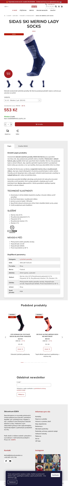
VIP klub (38, 441)
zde (15, 477)
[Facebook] (6, 461)
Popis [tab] (9, 146)
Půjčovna (38, 436)
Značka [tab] (23, 146)
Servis (37, 438)
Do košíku (40, 124)
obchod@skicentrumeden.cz (13, 455)
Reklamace (39, 426)
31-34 (47, 344)
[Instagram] (10, 461)
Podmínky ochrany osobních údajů (46, 431)
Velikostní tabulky (41, 433)
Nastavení (12, 482)
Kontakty (38, 416)
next (62, 337)
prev (5, 337)
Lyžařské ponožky (26, 259)
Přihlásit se (21, 394)
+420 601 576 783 (10, 457)
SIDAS (34, 31)
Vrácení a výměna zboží (43, 421)
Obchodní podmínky (41, 429)
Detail (19, 349)
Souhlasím (55, 475)
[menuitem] (14, 10)
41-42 (20, 344)
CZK (5, 6)
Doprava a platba (41, 419)
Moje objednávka (41, 424)
